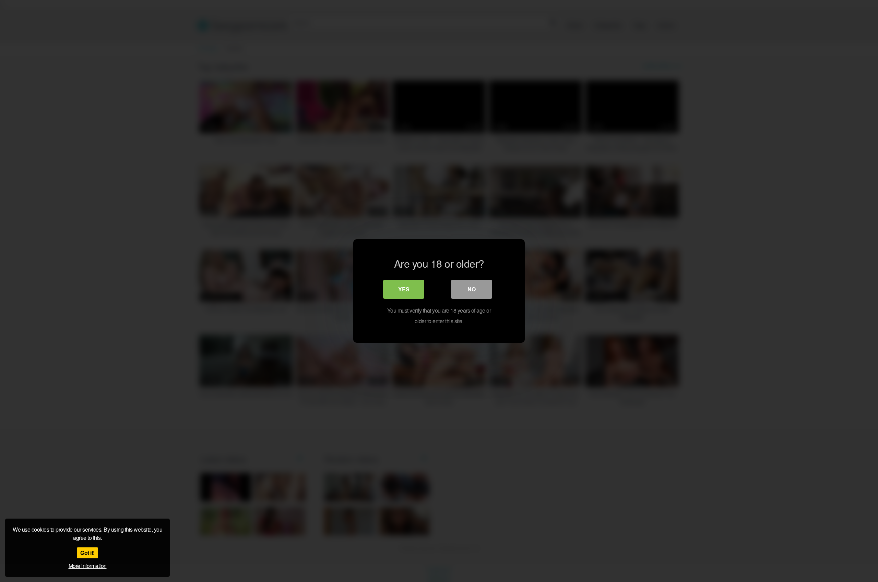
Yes (404, 289)
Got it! (87, 553)
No (471, 289)
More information (88, 566)
